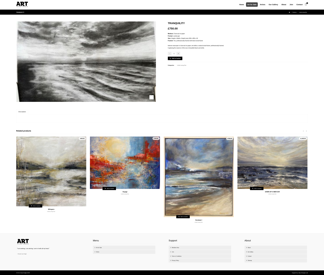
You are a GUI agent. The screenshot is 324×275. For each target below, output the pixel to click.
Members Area (175, 247)
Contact (250, 256)
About (249, 247)
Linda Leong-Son (181, 65)
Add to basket (176, 58)
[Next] (306, 131)
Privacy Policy (175, 260)
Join (173, 252)
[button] (306, 4)
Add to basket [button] (36, 206)
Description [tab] (22, 111)
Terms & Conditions (176, 256)
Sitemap (250, 260)
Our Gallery (250, 252)
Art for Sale (99, 247)
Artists (97, 252)
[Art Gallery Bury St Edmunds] (22, 4)
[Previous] (303, 131)
